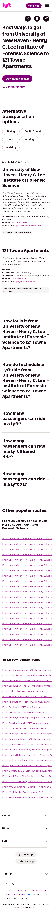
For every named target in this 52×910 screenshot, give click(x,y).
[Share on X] (27, 18)
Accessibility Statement (36, 890)
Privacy (18, 890)
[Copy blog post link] (46, 18)
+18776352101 (18, 278)
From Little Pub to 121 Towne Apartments (24, 691)
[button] (47, 5)
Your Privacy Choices (16, 894)
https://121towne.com (24, 281)
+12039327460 (19, 222)
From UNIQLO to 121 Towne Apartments (23, 712)
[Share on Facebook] (37, 18)
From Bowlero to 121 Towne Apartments (23, 707)
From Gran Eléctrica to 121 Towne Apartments (26, 723)
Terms (8, 890)
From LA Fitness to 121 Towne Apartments (24, 728)
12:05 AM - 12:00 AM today (18, 272)
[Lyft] (7, 5)
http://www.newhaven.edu (27, 225)
